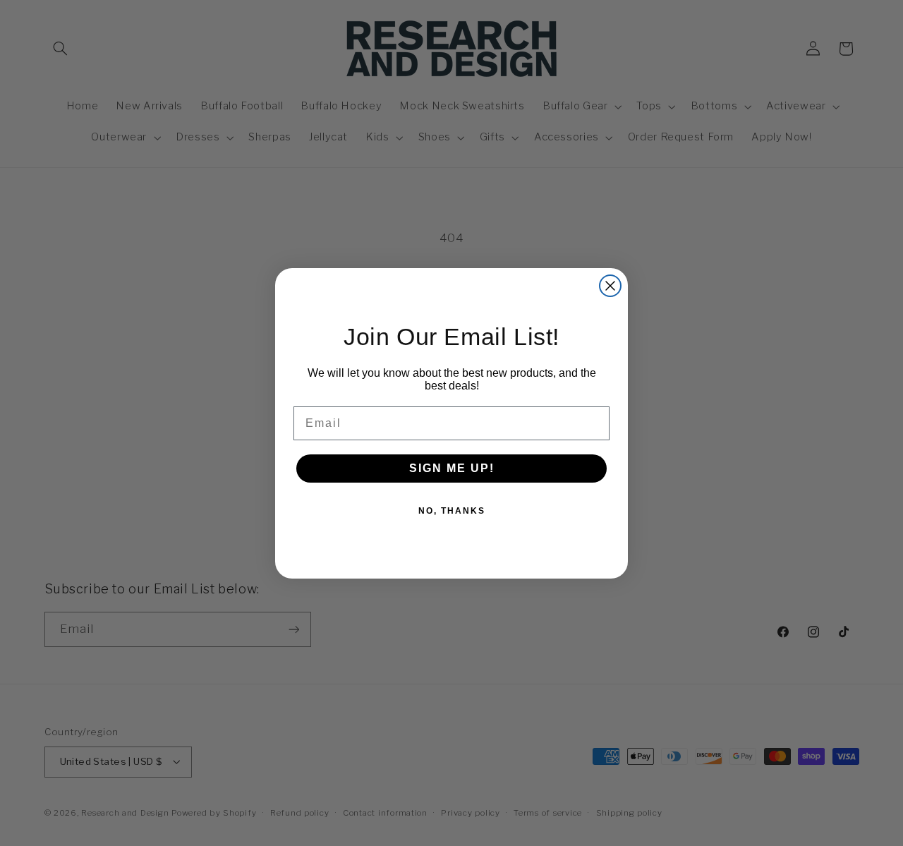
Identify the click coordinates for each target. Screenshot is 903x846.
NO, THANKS (451, 511)
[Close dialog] (610, 285)
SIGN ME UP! (452, 468)
